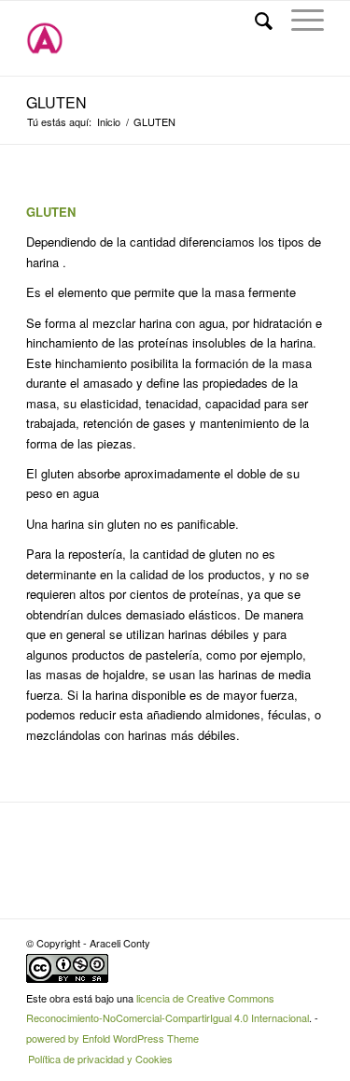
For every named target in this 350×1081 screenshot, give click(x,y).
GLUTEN (56, 102)
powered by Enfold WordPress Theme (112, 1038)
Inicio (108, 122)
